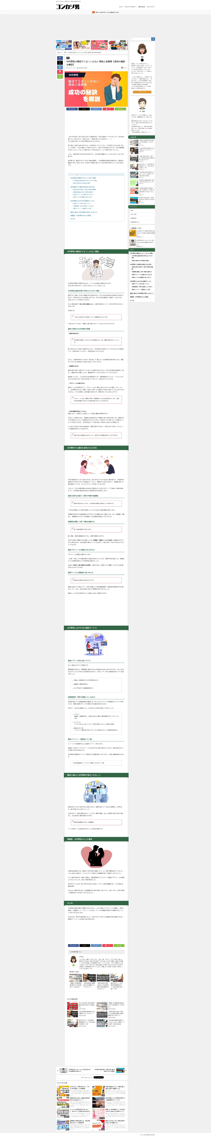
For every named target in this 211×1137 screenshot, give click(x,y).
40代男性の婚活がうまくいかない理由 (83, 178)
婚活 (68, 57)
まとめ (72, 219)
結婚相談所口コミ (135, 222)
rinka (125, 67)
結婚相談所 (133, 218)
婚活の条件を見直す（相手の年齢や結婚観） (85, 189)
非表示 (77, 174)
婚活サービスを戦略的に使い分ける (83, 197)
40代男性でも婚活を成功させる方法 (82, 187)
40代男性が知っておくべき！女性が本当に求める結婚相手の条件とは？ (145, 242)
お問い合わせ (141, 6)
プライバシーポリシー (130, 6)
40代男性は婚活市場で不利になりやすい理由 (85, 180)
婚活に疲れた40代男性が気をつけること (83, 212)
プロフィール (142, 92)
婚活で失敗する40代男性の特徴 (82, 183)
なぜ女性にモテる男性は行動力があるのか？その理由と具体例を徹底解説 (145, 233)
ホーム (121, 6)
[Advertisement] (92, 27)
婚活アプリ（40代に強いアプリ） (82, 203)
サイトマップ (150, 6)
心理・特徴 (133, 214)
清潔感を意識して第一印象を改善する (83, 192)
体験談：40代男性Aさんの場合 (80, 215)
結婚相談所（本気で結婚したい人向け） (84, 206)
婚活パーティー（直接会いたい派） (83, 208)
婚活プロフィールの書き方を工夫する (83, 194)
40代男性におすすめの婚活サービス (82, 201)
